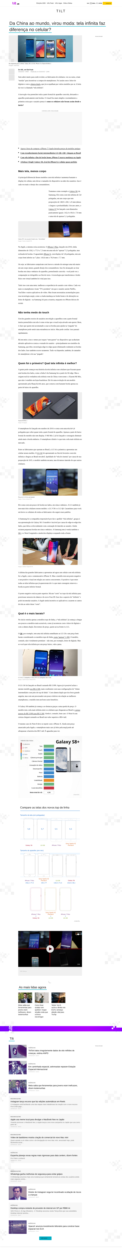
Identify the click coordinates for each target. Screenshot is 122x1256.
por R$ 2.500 (35, 689)
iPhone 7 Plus (53, 247)
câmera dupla (35, 84)
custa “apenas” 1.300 (61, 637)
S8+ (19, 533)
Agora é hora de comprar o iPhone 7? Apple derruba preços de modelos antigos (50, 148)
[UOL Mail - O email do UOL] (92, 3)
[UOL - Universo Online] (18, 3)
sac (88, 3)
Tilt (61, 11)
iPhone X (47, 254)
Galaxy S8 (73, 191)
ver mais (44, 1238)
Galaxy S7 (53, 209)
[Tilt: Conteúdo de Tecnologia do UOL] (14, 3)
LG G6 (39, 453)
